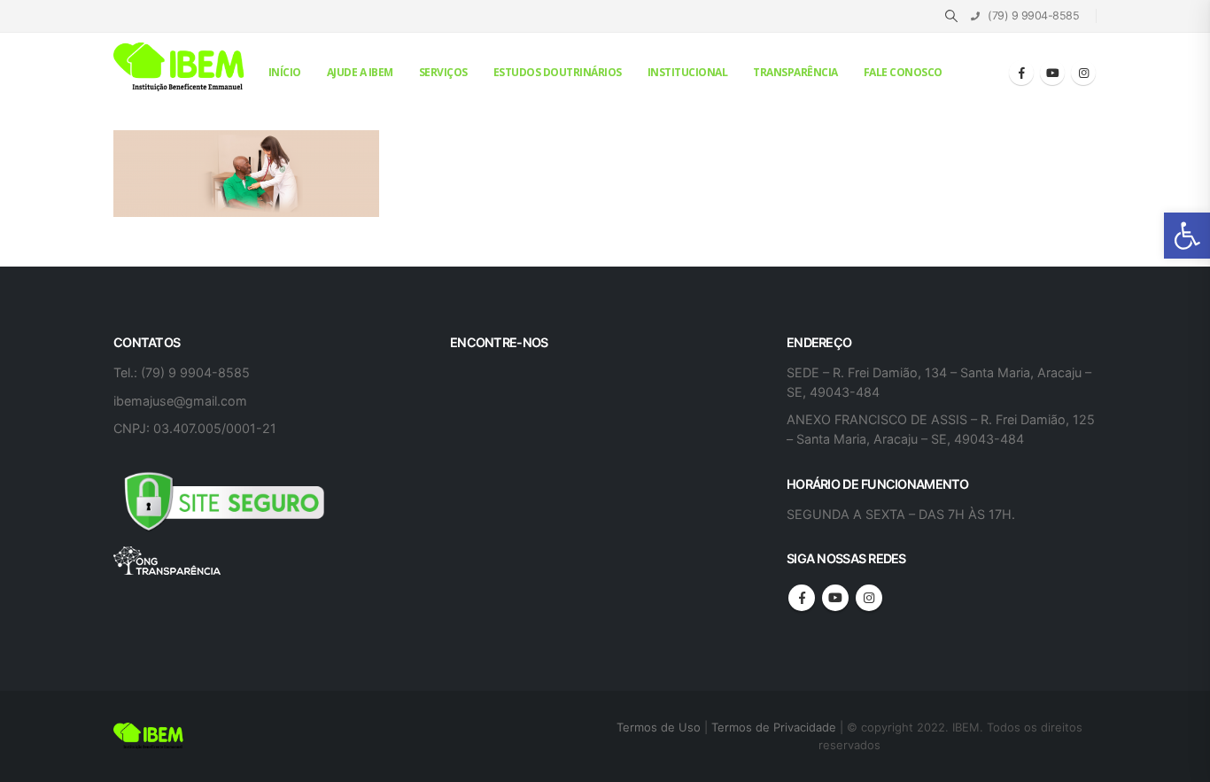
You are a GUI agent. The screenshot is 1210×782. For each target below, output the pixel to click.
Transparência (795, 72)
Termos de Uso (660, 727)
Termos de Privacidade (773, 727)
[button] (1187, 236)
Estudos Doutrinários (557, 72)
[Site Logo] (179, 68)
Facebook (801, 598)
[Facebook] (1021, 72)
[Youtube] (1052, 72)
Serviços (443, 72)
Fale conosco (903, 72)
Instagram (869, 598)
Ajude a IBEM (360, 72)
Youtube (835, 598)
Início (284, 72)
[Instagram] (1083, 72)
